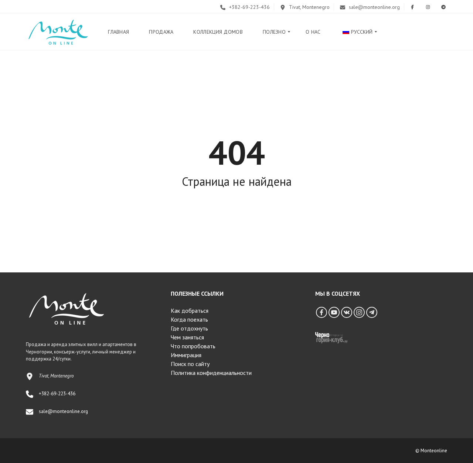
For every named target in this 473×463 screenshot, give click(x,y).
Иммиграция (186, 355)
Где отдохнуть (189, 328)
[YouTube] (334, 312)
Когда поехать (189, 319)
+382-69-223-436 (249, 7)
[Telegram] (371, 312)
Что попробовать (193, 346)
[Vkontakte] (346, 312)
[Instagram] (359, 312)
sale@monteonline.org (373, 7)
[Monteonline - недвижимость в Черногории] (58, 31)
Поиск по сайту (190, 364)
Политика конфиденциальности (211, 372)
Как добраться (189, 310)
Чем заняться (187, 337)
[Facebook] (321, 312)
